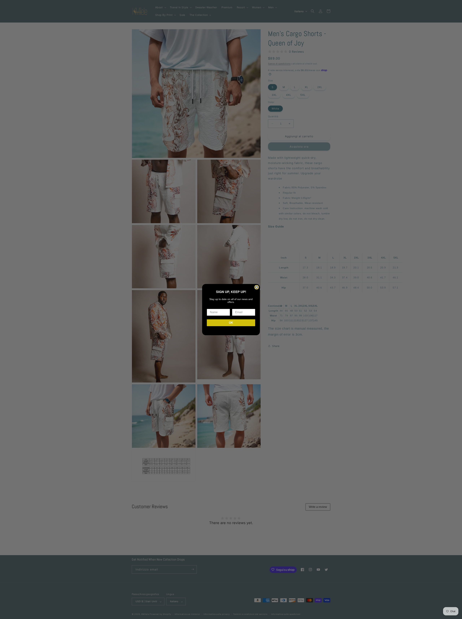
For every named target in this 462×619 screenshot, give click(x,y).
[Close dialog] (256, 287)
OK (231, 322)
